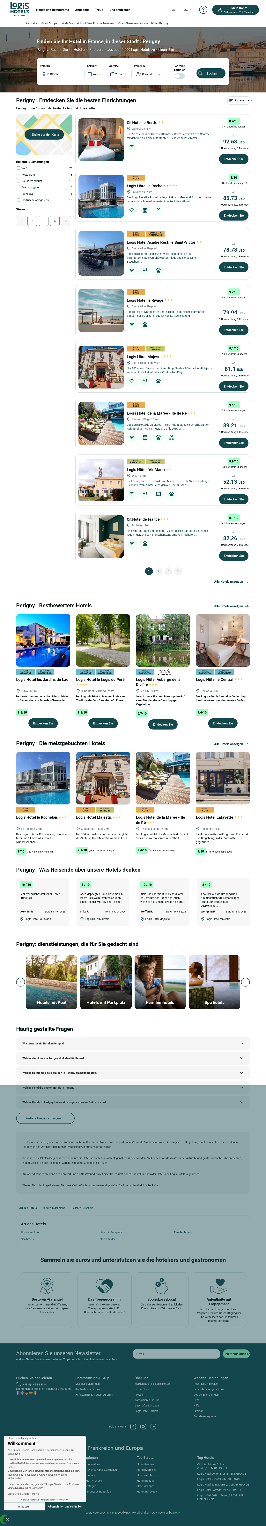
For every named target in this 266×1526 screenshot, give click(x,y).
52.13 (234, 481)
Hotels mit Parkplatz (110, 1232)
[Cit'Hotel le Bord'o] (101, 139)
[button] (7, 1519)
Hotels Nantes (145, 1464)
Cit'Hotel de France (144, 519)
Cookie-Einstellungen (206, 1394)
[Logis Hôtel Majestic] (101, 367)
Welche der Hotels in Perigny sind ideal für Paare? (53, 1058)
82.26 (234, 538)
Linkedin (153, 1426)
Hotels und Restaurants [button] (52, 10)
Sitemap (198, 1411)
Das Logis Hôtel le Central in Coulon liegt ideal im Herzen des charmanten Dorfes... (221, 698)
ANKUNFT (92, 66)
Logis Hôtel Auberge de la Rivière (158, 682)
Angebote (82, 10)
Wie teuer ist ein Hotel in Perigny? (43, 1043)
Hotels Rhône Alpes (88, 1464)
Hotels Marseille (146, 1470)
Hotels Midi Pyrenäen (89, 1480)
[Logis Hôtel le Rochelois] (101, 196)
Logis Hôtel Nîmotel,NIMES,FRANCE (218, 1479)
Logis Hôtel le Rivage (145, 300)
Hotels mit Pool (30, 1232)
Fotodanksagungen (205, 1416)
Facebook (133, 1426)
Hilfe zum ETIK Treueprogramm (94, 1394)
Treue (99, 10)
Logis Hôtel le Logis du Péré (101, 679)
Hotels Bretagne (86, 1486)
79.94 (234, 312)
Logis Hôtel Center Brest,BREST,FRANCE (221, 1473)
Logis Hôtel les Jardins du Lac (42, 679)
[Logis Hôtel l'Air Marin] (101, 480)
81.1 (234, 368)
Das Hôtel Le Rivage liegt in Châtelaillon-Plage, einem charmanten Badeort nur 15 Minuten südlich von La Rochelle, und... (166, 313)
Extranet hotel (143, 1389)
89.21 (234, 425)
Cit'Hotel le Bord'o (142, 122)
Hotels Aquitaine (86, 1475)
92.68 (234, 141)
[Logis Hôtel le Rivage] (101, 310)
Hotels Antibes (145, 1475)
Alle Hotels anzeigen (228, 581)
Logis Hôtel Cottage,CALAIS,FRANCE (219, 1490)
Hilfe (196, 1405)
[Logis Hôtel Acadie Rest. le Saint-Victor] (101, 253)
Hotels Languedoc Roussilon (94, 1491)
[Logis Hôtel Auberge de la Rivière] (163, 640)
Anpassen (24, 1506)
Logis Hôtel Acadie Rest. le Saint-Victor (161, 242)
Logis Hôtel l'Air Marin (146, 469)
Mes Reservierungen (87, 1383)
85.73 (234, 197)
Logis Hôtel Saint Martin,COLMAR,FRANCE (223, 1484)
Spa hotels (27, 1239)
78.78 (234, 249)
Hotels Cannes (145, 1486)
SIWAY (177, 1512)
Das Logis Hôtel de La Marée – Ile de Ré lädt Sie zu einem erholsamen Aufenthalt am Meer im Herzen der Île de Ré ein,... (168, 426)
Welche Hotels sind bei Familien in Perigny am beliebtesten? (59, 1073)
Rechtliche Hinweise (206, 1383)
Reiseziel (45, 66)
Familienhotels (183, 1232)
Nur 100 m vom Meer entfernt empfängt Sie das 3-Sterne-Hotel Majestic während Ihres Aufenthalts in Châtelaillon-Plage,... (169, 370)
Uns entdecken (119, 10)
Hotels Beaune (145, 1480)
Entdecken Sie (234, 159)
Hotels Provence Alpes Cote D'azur (97, 1470)
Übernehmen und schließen (65, 1506)
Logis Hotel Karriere (146, 1411)
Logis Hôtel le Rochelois (148, 185)
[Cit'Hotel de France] (101, 536)
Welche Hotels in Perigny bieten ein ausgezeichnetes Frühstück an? (64, 1102)
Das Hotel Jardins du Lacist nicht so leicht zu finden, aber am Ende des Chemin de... (42, 698)
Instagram (143, 1426)
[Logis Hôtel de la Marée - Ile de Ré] (101, 423)
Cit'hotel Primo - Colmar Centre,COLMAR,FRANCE (212, 1466)
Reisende (140, 66)
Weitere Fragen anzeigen (44, 1118)
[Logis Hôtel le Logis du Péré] (103, 640)
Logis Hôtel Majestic (145, 356)
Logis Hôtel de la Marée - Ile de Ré (157, 413)
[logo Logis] (19, 8)
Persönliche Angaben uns (209, 1389)
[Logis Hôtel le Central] (223, 640)
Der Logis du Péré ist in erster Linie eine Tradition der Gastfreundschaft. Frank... (100, 698)
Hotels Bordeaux (147, 1491)
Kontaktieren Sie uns (87, 1389)
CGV (196, 1400)
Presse (139, 1394)
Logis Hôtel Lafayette (215, 817)
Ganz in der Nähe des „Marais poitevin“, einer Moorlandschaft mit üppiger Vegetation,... (160, 700)
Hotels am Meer (107, 1239)
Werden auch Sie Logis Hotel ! (152, 1383)
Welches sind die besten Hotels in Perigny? (49, 1087)
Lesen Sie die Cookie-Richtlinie (23, 1493)
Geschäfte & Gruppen (147, 1405)
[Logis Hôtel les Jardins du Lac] (43, 640)
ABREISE (114, 66)
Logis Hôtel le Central (215, 679)
